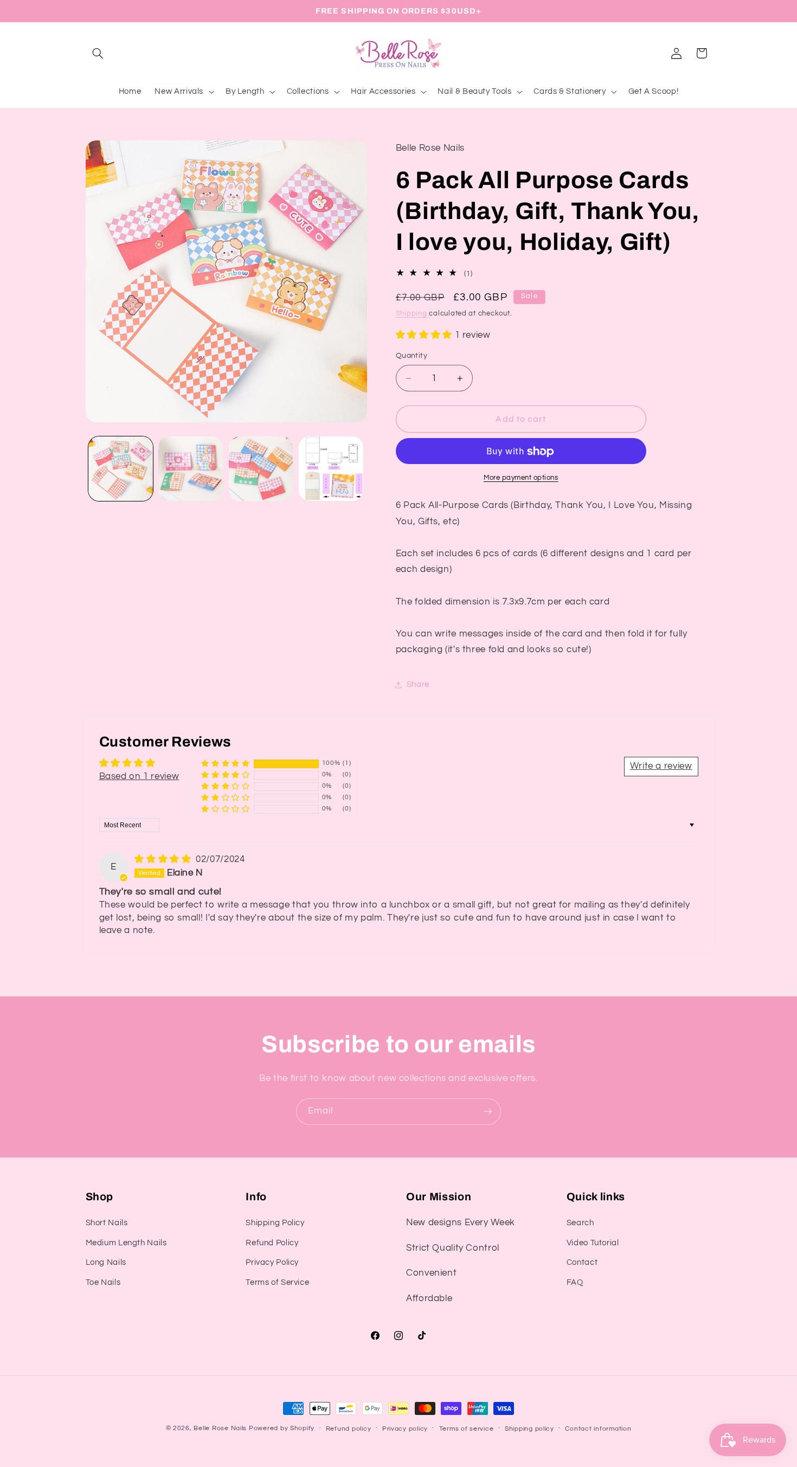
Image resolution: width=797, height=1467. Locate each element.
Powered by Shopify (281, 1428)
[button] (98, 53)
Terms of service (466, 1429)
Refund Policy (272, 1243)
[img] (164, 859)
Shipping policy (529, 1429)
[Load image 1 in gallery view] (120, 468)
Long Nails (106, 1262)
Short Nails (107, 1223)
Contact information (598, 1429)
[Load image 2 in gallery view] (190, 468)
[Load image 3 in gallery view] (261, 468)
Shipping (411, 314)
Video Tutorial (593, 1243)
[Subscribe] (487, 1111)
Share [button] (418, 685)
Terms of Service (277, 1282)
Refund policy (348, 1429)
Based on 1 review (139, 776)
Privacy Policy (272, 1262)
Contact (582, 1262)
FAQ (575, 1282)
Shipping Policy (275, 1223)
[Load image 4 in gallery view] (331, 468)
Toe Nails (103, 1282)
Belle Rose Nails (220, 1428)
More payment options (521, 477)
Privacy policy (405, 1429)
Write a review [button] (661, 766)
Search (580, 1223)
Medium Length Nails (126, 1243)
